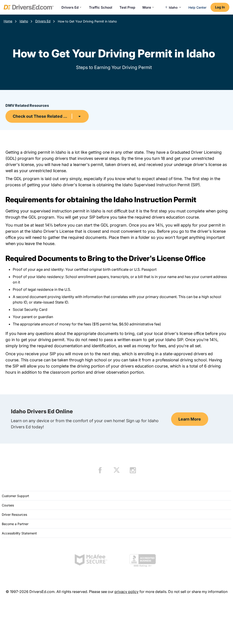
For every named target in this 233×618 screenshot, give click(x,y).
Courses (8, 505)
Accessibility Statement (19, 533)
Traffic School (100, 7)
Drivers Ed (70, 7)
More (146, 7)
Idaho (24, 21)
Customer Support (15, 496)
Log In (220, 7)
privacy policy (126, 591)
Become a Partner (15, 524)
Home (8, 21)
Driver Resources (14, 514)
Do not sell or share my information (198, 591)
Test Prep (127, 7)
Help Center (197, 7)
